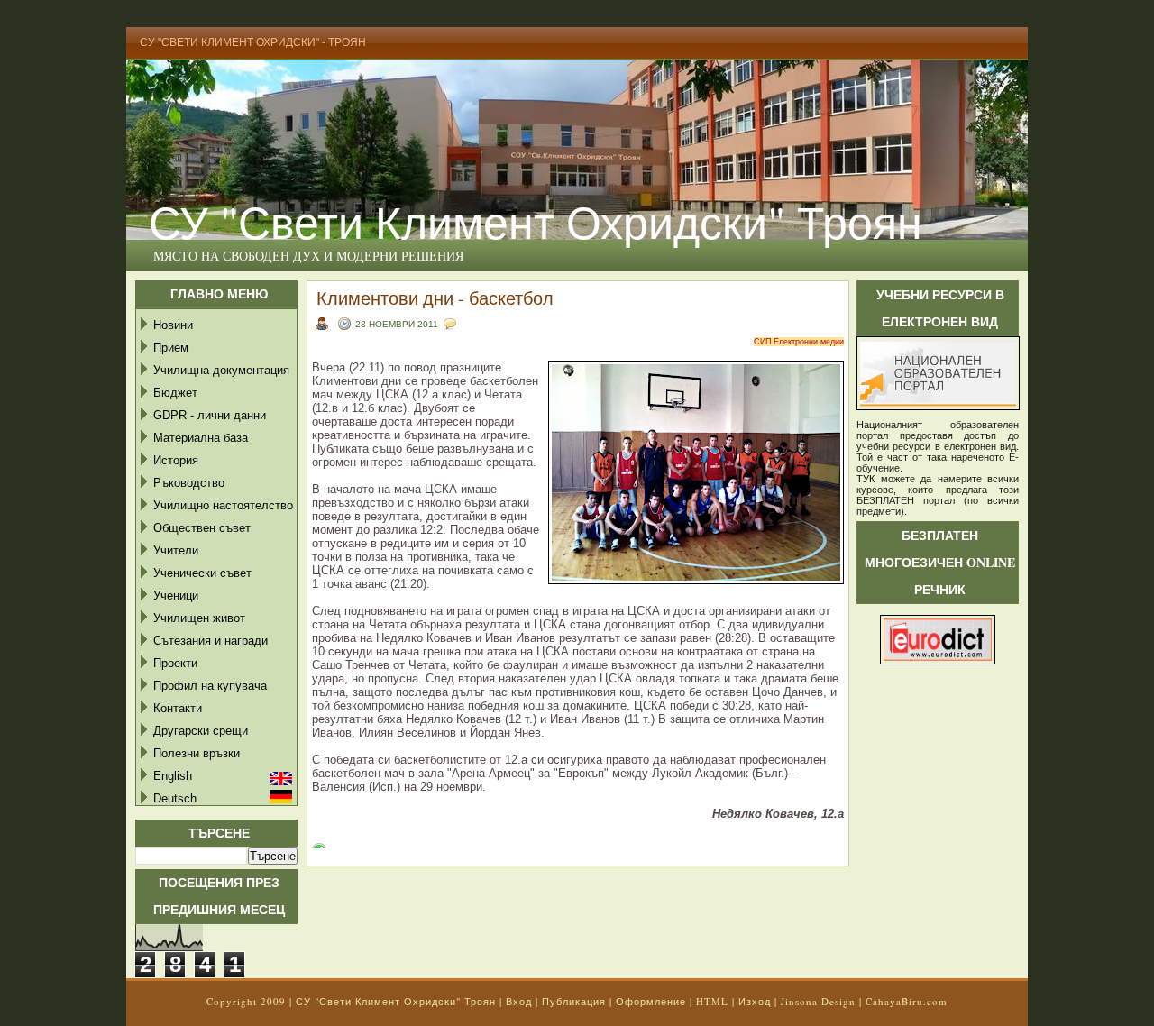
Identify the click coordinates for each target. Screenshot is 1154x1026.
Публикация (574, 1001)
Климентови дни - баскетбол (435, 298)
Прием (170, 347)
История (175, 460)
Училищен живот (199, 618)
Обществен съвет (202, 528)
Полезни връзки (196, 753)
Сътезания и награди (210, 640)
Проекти (175, 663)
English (172, 776)
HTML (712, 1001)
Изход (754, 1001)
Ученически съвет (202, 573)
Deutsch (175, 798)
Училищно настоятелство (223, 505)
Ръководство (188, 483)
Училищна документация (221, 370)
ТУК (865, 478)
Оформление (651, 1001)
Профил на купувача (210, 685)
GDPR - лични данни (209, 415)
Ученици (175, 595)
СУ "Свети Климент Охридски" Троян (535, 221)
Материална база (200, 437)
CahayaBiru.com (907, 1001)
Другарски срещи (200, 730)
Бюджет (175, 392)
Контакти (177, 708)
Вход (519, 1001)
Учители (175, 550)
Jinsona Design (818, 1001)
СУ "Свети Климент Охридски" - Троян (253, 42)
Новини (173, 325)
